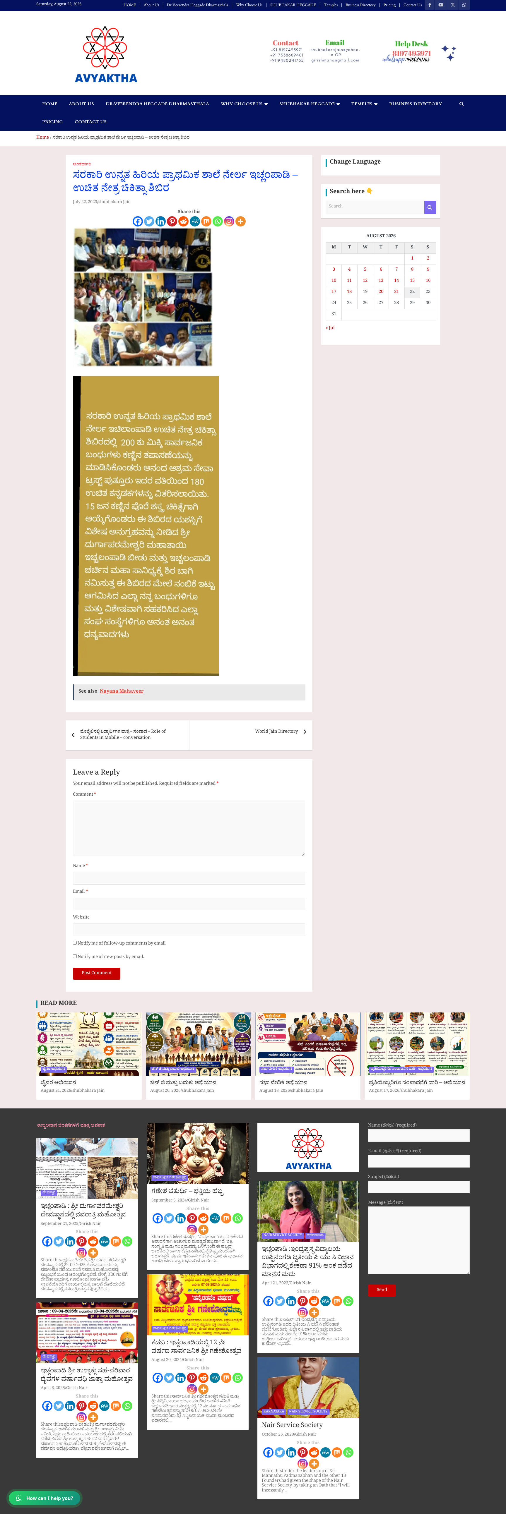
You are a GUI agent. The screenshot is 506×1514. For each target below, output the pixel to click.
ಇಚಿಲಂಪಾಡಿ (315, 1236)
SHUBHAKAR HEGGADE (293, 5)
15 (412, 281)
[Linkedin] (160, 221)
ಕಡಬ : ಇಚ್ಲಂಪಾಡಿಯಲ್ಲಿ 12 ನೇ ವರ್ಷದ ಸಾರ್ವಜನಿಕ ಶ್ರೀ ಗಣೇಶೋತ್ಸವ (196, 1347)
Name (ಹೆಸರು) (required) (392, 1126)
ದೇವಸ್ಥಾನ (48, 1193)
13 (381, 281)
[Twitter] (149, 221)
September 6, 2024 (169, 1201)
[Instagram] (229, 221)
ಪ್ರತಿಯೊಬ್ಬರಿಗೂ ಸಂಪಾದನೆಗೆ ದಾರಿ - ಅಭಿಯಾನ (401, 1069)
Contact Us (413, 5)
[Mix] (206, 221)
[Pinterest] (172, 221)
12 (365, 281)
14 (396, 281)
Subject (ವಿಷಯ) (383, 1178)
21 (396, 292)
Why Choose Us (249, 5)
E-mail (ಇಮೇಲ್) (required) (394, 1152)
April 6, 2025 (53, 1388)
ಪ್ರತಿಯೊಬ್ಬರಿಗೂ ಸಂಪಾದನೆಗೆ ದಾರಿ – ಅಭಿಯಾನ (417, 1083)
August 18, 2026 (274, 1091)
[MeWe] (195, 221)
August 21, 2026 (56, 1091)
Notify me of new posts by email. (111, 958)
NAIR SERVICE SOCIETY (283, 1236)
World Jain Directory (276, 732)
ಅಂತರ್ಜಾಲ (82, 165)
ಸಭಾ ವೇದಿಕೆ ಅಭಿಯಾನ (276, 1069)
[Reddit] (183, 221)
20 (381, 292)
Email (80, 892)
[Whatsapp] (218, 221)
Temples (331, 5)
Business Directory (361, 5)
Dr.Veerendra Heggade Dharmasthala (197, 5)
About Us (151, 5)
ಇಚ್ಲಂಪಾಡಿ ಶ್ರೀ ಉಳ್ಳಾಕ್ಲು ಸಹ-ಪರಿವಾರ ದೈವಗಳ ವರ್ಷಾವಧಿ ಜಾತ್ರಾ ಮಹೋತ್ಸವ (87, 1376)
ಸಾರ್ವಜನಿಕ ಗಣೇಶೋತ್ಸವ (169, 1178)
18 (349, 292)
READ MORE (58, 1004)
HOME (130, 5)
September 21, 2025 (59, 1224)
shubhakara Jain (114, 202)
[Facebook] (138, 221)
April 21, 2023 (275, 1283)
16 (428, 281)
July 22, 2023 (85, 202)
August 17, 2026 (384, 1091)
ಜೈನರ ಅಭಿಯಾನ (53, 1069)
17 (333, 292)
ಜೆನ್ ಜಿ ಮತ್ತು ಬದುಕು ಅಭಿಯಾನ (173, 1069)
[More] (240, 221)
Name (80, 867)
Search (430, 207)
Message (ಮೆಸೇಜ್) (385, 1203)
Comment (84, 795)
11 (349, 281)
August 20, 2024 (166, 1360)
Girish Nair (90, 1224)
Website (81, 918)
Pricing (390, 5)
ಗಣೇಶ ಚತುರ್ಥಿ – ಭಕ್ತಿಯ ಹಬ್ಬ (187, 1192)
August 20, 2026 (165, 1091)
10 (333, 281)
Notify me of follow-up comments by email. (122, 944)
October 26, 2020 (278, 1435)
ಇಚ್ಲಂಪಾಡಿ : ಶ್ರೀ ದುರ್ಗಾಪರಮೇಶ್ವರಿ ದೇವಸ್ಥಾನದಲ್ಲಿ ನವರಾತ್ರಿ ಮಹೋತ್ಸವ (83, 1211)
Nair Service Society (292, 1426)
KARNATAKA (274, 1412)
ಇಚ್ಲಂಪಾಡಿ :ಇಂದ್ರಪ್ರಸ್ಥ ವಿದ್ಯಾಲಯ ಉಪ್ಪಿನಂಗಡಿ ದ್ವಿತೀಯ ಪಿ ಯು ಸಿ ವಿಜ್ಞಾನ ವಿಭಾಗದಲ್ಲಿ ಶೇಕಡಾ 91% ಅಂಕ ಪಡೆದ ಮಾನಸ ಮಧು (308, 1263)
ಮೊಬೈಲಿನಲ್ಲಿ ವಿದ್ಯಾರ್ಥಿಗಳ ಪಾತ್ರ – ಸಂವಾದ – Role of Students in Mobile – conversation (123, 735)
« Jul (330, 328)
